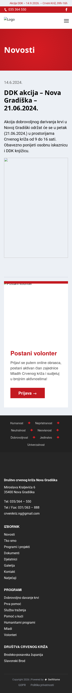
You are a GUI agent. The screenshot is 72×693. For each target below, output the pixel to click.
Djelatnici (10, 559)
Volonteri (10, 635)
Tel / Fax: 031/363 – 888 (21, 507)
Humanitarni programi (19, 622)
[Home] (9, 21)
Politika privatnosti (42, 685)
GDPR (22, 685)
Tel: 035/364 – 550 (17, 501)
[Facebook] (66, 9)
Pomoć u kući (13, 616)
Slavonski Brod (14, 661)
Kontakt (9, 572)
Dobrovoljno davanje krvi (21, 598)
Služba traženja (15, 610)
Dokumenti (11, 553)
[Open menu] (66, 21)
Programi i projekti (17, 547)
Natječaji (10, 578)
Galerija (9, 565)
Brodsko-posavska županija (23, 655)
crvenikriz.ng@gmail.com (22, 513)
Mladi (8, 629)
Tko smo (10, 541)
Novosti (9, 534)
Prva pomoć (12, 604)
